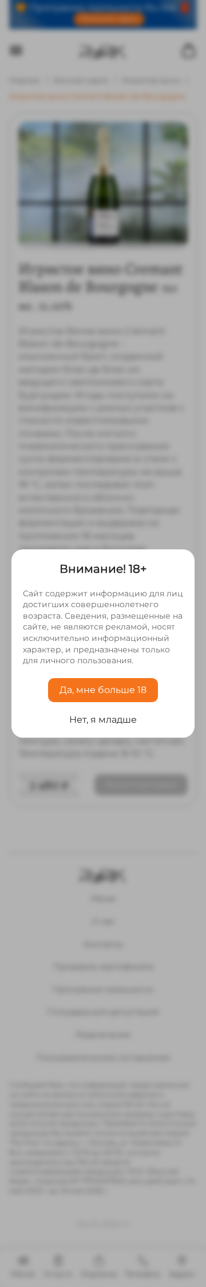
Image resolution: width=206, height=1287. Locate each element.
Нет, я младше (103, 719)
